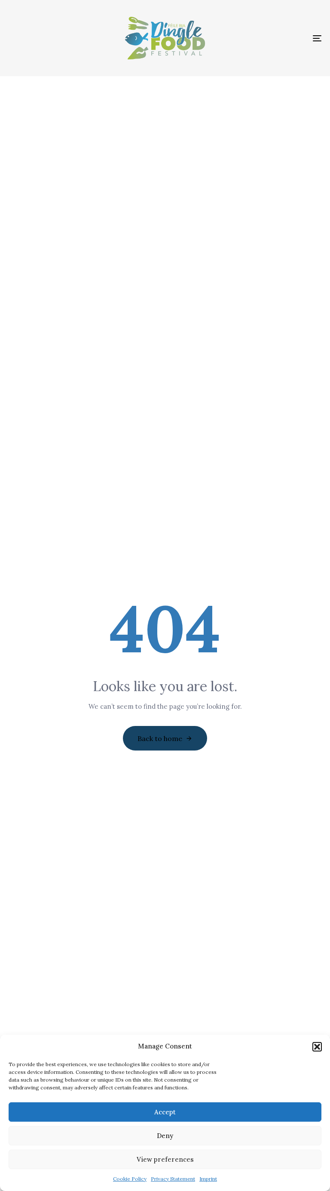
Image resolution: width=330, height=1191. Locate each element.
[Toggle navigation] (269, 38)
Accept (165, 1112)
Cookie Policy (130, 1178)
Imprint (208, 1178)
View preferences (165, 1159)
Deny (165, 1136)
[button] (317, 1046)
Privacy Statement (173, 1178)
